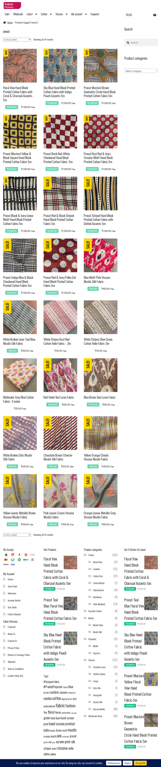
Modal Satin (98, 625)
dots (75, 699)
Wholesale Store (95, 716)
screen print (63, 741)
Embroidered (98, 590)
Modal (91, 618)
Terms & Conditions (16, 668)
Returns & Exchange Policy (19, 654)
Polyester (92, 639)
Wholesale (18, 14)
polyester (65, 736)
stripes (47, 748)
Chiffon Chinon (99, 674)
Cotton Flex (98, 576)
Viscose (59, 14)
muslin (72, 730)
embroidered (49, 706)
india (46, 730)
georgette (74, 713)
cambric (54, 692)
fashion (70, 705)
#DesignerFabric (51, 681)
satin (53, 742)
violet (54, 748)
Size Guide (12, 607)
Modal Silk (97, 632)
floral (51, 712)
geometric (66, 712)
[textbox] (141, 71)
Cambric (96, 569)
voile (71, 748)
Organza (96, 653)
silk (73, 741)
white (47, 753)
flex (45, 712)
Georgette (97, 695)
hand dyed (55, 718)
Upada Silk (97, 702)
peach (53, 736)
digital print (67, 699)
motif (64, 730)
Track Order (12, 586)
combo (48, 698)
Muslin (95, 646)
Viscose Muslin (99, 709)
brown (46, 692)
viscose (62, 748)
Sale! (7, 14)
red (49, 742)
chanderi (64, 692)
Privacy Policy (13, 648)
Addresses (12, 593)
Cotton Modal (98, 583)
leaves (53, 730)
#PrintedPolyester (53, 687)
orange (47, 736)
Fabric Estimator (14, 614)
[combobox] (141, 70)
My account (76, 14)
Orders (10, 579)
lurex (59, 730)
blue (70, 686)
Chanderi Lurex (99, 667)
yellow (53, 754)
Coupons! (95, 14)
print (46, 742)
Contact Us (12, 640)
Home (10, 22)
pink (59, 736)
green (47, 717)
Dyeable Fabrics (95, 611)
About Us (11, 634)
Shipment (11, 661)
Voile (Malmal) (99, 604)
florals (58, 712)
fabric (60, 705)
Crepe (95, 681)
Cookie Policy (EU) (15, 675)
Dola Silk (96, 688)
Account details (14, 600)
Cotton (44, 14)
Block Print (97, 562)
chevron (71, 692)
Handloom (97, 597)
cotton (56, 698)
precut (73, 736)
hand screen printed (62, 723)
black (65, 687)
